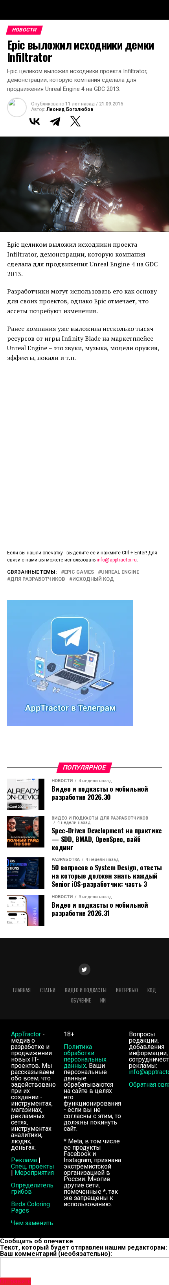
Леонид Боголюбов (69, 109)
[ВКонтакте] (34, 121)
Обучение (81, 1000)
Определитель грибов (32, 1188)
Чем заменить (32, 1223)
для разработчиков (37, 579)
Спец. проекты (32, 1166)
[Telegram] (55, 121)
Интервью (127, 990)
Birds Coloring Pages (30, 1207)
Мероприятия (34, 1172)
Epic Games (79, 572)
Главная (22, 990)
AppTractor (26, 1034)
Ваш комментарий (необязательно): (56, 1253)
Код (151, 990)
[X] (75, 121)
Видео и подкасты (86, 990)
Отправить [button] (15, 1281)
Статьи (47, 990)
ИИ (103, 1000)
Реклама (24, 1160)
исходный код (93, 579)
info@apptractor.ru (117, 560)
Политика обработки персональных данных (85, 1056)
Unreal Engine (120, 572)
